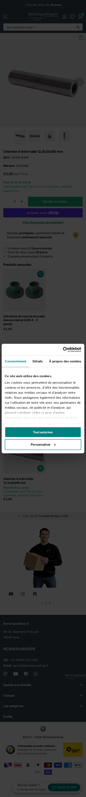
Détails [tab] (38, 361)
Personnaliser (41, 444)
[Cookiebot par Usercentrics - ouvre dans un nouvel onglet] (63, 349)
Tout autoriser (43, 432)
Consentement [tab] (15, 361)
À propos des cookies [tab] (65, 361)
